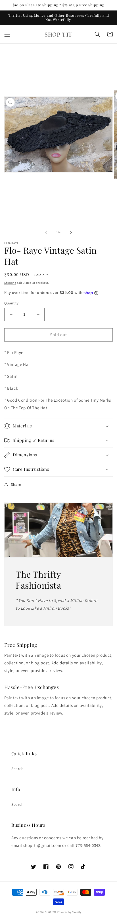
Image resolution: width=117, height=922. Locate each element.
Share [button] (16, 484)
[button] (7, 34)
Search (17, 768)
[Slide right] (71, 232)
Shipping (10, 283)
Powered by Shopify (69, 911)
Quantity (11, 303)
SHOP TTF (51, 911)
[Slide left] (46, 232)
